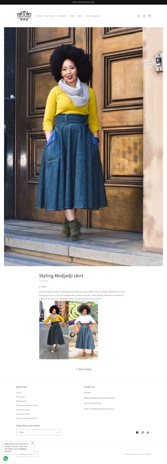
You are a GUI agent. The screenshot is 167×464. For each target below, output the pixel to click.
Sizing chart (20, 397)
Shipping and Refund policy (27, 405)
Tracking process (22, 414)
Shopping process (23, 410)
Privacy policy (21, 401)
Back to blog (85, 369)
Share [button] (44, 287)
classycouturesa (134, 454)
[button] (63, 15)
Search (19, 392)
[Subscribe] (57, 432)
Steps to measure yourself (26, 418)
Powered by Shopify (145, 454)
